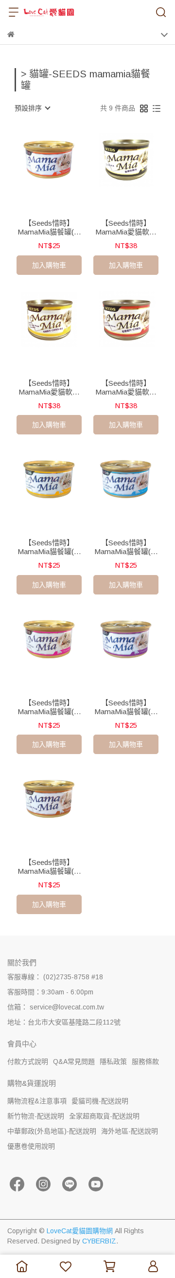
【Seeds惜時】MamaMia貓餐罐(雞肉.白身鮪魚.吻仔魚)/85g (126, 547)
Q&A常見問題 (74, 1061)
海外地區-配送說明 (129, 1131)
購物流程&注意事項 (37, 1101)
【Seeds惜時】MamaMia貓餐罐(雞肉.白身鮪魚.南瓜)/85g (49, 547)
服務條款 (145, 1061)
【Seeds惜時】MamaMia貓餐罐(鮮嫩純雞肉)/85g (49, 227)
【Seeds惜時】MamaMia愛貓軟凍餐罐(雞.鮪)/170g (126, 387)
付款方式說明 (27, 1061)
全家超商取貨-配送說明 (104, 1116)
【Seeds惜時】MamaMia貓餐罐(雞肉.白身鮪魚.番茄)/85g (49, 707)
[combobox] (32, 108)
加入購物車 (49, 265)
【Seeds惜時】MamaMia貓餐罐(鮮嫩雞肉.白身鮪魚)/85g (49, 867)
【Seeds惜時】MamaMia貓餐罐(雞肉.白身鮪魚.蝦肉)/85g (126, 707)
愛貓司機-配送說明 (99, 1101)
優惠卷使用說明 (31, 1146)
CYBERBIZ (99, 1241)
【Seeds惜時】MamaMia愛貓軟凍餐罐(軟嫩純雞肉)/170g (126, 227)
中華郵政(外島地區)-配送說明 (51, 1131)
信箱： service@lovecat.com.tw (55, 1007)
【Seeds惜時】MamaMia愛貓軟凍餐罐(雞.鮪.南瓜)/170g (49, 387)
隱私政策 (113, 1061)
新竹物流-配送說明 (35, 1116)
